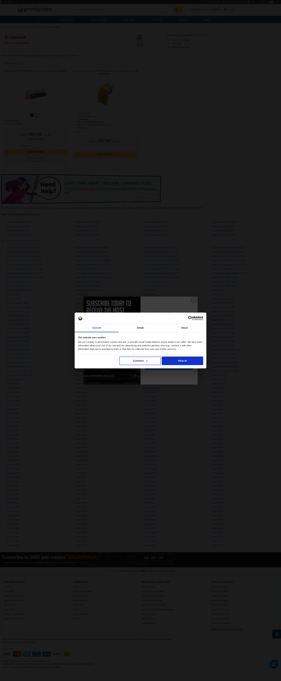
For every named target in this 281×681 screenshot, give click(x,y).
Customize (138, 360)
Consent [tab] (96, 327)
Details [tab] (140, 327)
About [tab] (184, 327)
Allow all (182, 360)
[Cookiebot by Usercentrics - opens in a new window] (190, 318)
